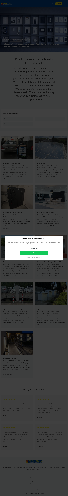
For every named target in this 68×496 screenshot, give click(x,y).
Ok (34, 252)
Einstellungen (34, 248)
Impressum (33, 257)
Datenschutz (39, 257)
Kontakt (28, 257)
